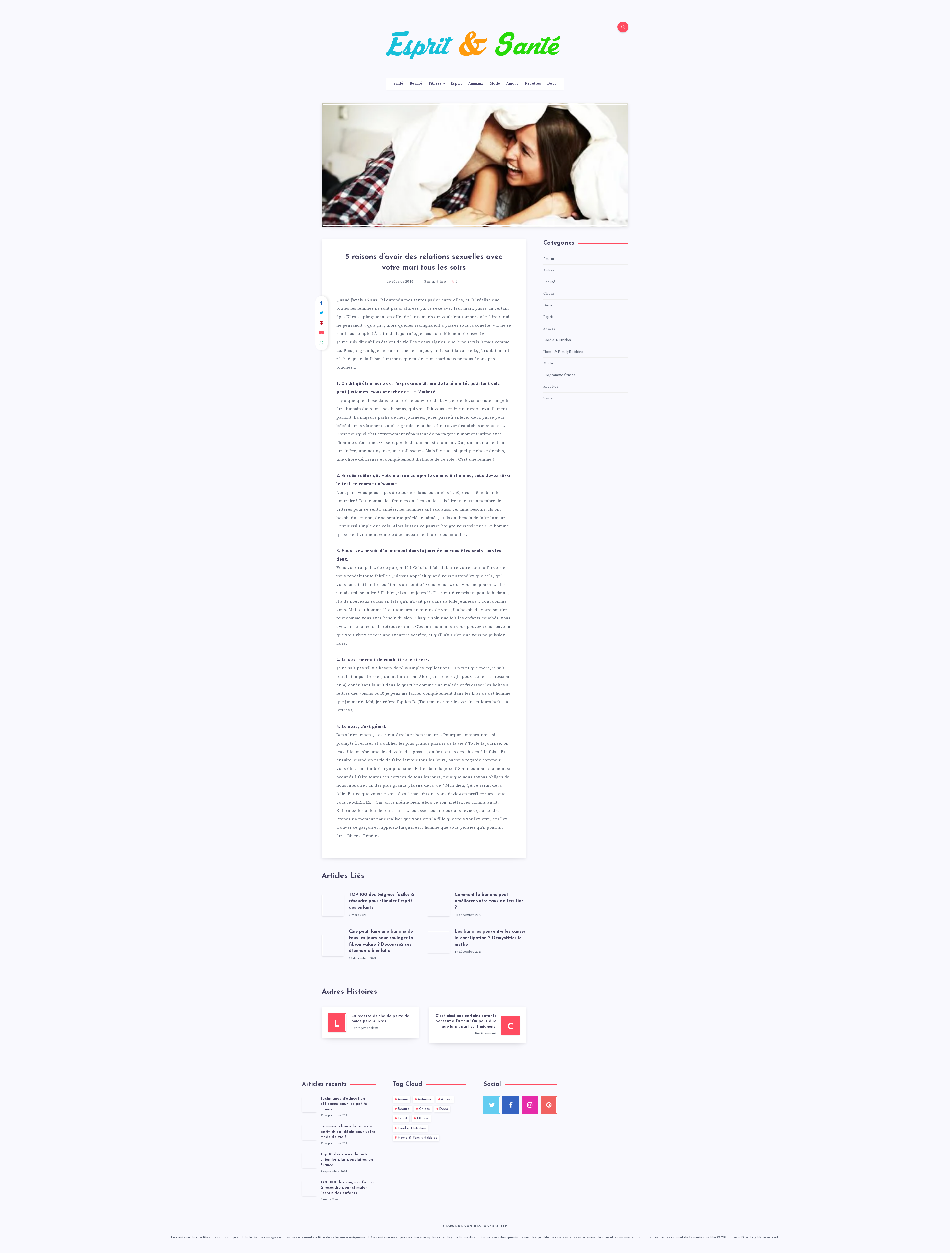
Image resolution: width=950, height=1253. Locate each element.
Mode (495, 83)
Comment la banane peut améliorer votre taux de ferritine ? (489, 901)
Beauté (416, 83)
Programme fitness (559, 375)
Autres (549, 270)
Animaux (475, 83)
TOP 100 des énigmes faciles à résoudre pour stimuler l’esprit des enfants (381, 901)
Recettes (533, 83)
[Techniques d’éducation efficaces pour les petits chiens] (309, 1104)
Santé (398, 83)
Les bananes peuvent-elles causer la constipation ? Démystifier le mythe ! (490, 938)
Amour (512, 83)
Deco (552, 83)
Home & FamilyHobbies (563, 352)
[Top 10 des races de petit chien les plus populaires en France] (309, 1160)
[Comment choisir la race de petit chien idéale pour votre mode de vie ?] (309, 1132)
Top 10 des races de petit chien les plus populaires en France (346, 1160)
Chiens (549, 293)
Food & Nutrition (557, 340)
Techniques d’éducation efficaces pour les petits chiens (343, 1104)
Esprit (456, 83)
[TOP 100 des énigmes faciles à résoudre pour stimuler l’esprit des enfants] (309, 1188)
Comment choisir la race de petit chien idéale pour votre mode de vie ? (347, 1132)
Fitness (435, 83)
